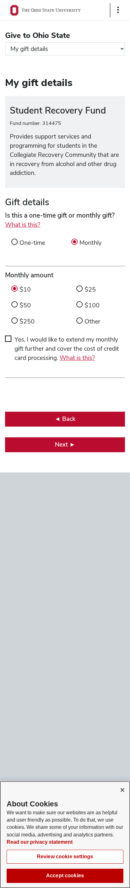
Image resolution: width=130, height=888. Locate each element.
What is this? (22, 225)
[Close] (122, 790)
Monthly (91, 243)
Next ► (65, 444)
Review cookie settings (65, 856)
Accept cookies (65, 875)
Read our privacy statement (40, 842)
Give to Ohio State (37, 35)
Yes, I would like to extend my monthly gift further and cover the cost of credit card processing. (67, 349)
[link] (65, 419)
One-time (32, 243)
